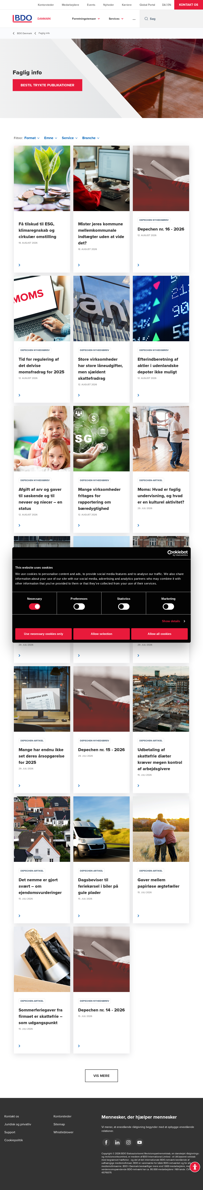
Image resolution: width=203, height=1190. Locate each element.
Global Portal (147, 5)
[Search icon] (146, 19)
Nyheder (108, 5)
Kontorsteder (46, 5)
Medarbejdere (70, 5)
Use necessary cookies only (43, 633)
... (134, 18)
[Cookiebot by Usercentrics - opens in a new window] (170, 553)
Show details (171, 621)
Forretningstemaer (84, 19)
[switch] (79, 606)
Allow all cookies (159, 633)
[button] (188, 5)
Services (114, 19)
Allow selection (101, 633)
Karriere (127, 5)
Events (91, 5)
